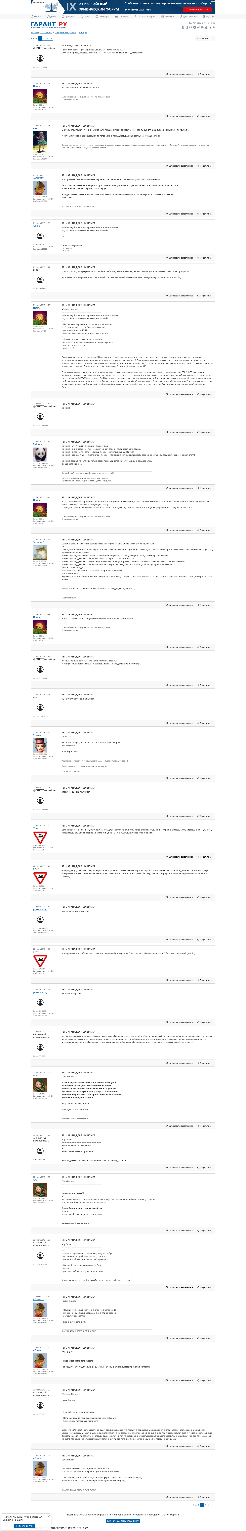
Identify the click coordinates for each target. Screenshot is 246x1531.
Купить (37, 16)
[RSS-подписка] (213, 28)
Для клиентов (190, 16)
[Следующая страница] (51, 38)
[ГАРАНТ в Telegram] (198, 28)
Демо (53, 16)
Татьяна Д (38, 542)
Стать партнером (146, 16)
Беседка (83, 32)
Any (35, 1075)
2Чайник (38, 735)
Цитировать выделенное (180, 74)
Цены (86, 16)
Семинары (104, 16)
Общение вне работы (65, 32)
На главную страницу (41, 32)
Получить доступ (24, 1525)
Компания (123, 16)
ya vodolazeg (40, 909)
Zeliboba (37, 444)
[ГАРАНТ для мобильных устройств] (187, 28)
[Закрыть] (48, 1516)
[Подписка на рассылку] (183, 28)
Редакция (210, 16)
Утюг (36, 828)
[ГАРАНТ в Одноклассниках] (206, 28)
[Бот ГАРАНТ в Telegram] (202, 28)
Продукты (69, 16)
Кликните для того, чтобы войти (123, 1520)
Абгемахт (38, 177)
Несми (36, 86)
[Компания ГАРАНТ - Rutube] (210, 28)
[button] (213, 38)
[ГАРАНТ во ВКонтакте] (190, 28)
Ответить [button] (203, 38)
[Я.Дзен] (194, 28)
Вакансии (169, 16)
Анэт (35, 128)
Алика (36, 225)
